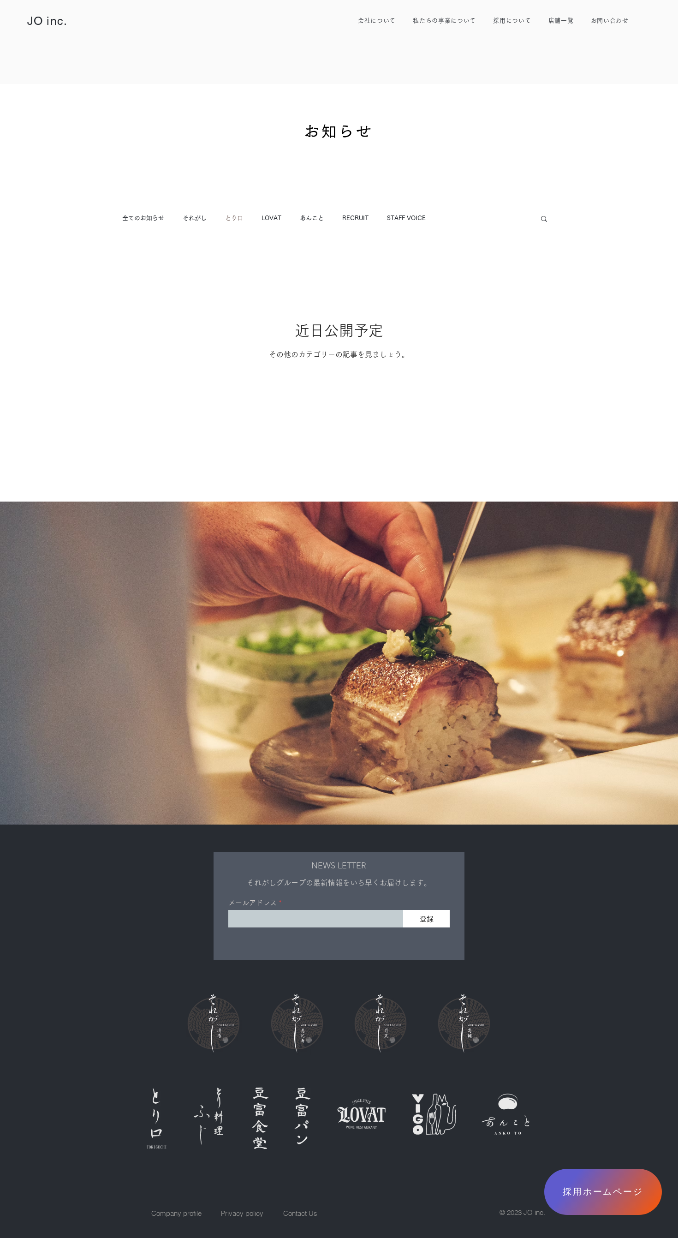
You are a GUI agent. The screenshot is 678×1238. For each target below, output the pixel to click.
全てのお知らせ (143, 218)
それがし (195, 218)
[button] (544, 219)
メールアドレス (252, 902)
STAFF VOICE (406, 218)
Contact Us (300, 1213)
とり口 (234, 218)
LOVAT (271, 218)
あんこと (312, 218)
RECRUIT (355, 218)
